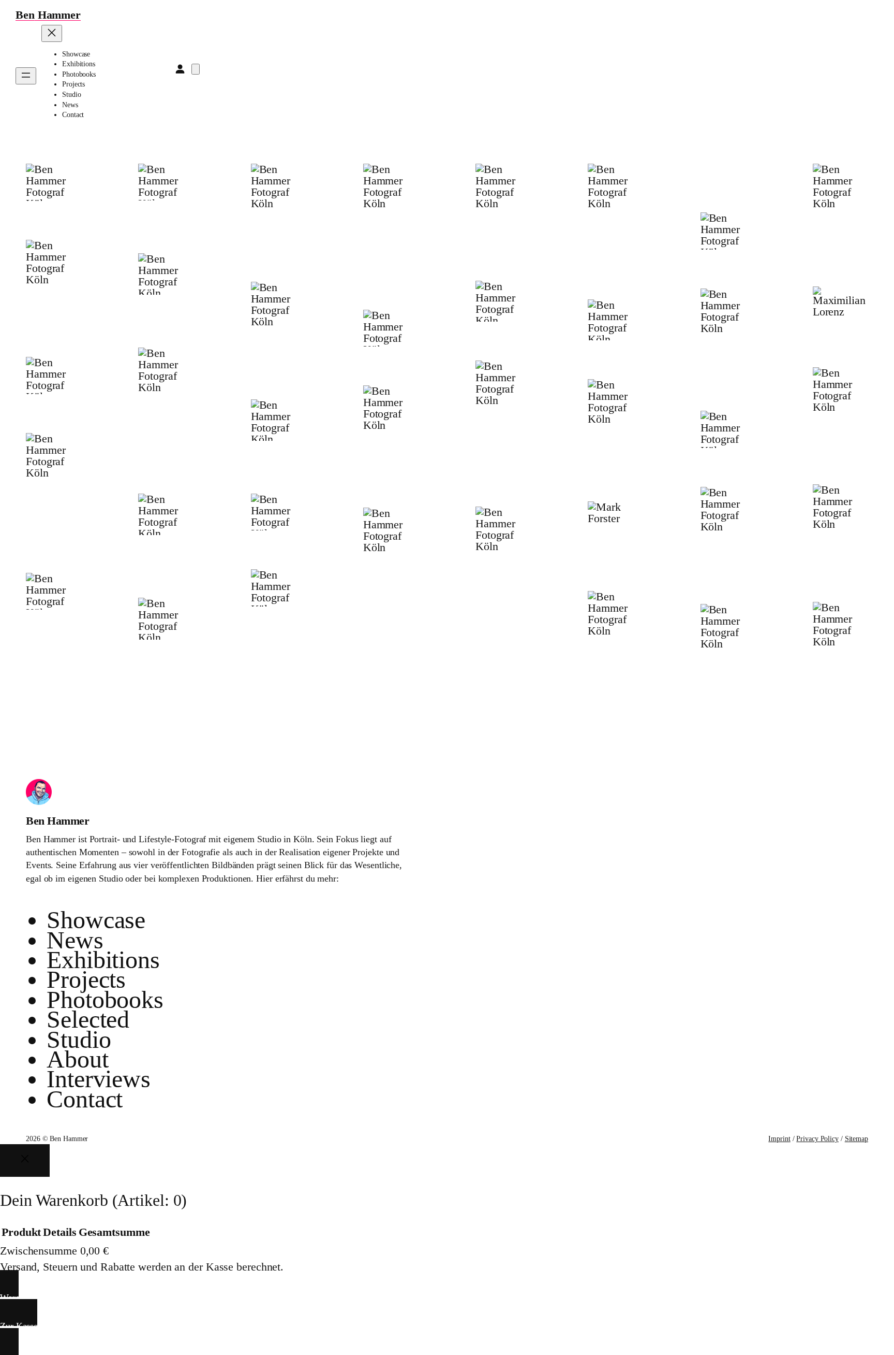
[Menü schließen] (51, 33)
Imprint (779, 1139)
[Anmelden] (179, 68)
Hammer (48, 14)
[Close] (25, 1160)
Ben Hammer (57, 820)
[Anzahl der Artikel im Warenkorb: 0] (195, 69)
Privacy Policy (817, 1139)
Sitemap (856, 1139)
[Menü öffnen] (26, 75)
